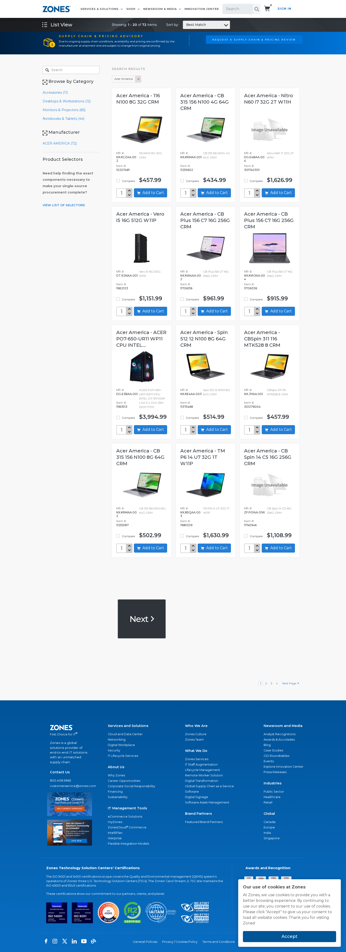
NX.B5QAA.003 (190, 514)
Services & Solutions (100, 9)
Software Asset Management (207, 802)
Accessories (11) (55, 92)
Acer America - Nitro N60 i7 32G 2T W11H (268, 99)
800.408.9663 (60, 780)
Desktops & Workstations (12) (67, 101)
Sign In (284, 8)
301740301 (252, 170)
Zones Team (194, 739)
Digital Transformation (201, 781)
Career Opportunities (124, 781)
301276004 (252, 406)
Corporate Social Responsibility (131, 786)
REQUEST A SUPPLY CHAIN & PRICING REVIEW (254, 39)
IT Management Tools (127, 808)
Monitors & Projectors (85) (64, 110)
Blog (267, 745)
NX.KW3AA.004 (254, 277)
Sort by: (186, 25)
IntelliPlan (115, 833)
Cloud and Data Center (125, 734)
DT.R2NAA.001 (127, 275)
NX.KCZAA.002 (126, 158)
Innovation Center (202, 9)
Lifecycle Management (202, 770)
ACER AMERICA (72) (60, 143)
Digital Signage (196, 797)
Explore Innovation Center (283, 766)
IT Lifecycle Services (123, 756)
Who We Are (196, 726)
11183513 (121, 406)
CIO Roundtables (276, 756)
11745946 (250, 525)
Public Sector (274, 791)
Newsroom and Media (283, 726)
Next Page (290, 683)
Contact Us (60, 772)
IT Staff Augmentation (201, 764)
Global (269, 813)
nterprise (115, 838)
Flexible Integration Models (128, 843)
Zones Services (196, 759)
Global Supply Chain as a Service (209, 786)
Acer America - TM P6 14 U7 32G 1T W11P (202, 457)
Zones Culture (195, 734)
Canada (269, 822)
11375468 (186, 406)
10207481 (123, 170)
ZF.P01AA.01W (254, 512)
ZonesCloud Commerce (127, 827)
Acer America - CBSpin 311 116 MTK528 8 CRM (262, 339)
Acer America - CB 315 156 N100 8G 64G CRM (140, 457)
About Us (116, 767)
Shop (131, 9)
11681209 (186, 525)
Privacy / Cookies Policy (179, 942)
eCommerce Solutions (125, 816)
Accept (290, 936)
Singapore (272, 838)
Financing (115, 791)
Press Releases (275, 772)
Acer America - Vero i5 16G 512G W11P (140, 217)
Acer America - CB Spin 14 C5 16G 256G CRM (267, 457)
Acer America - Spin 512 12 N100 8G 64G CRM (204, 339)
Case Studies (273, 750)
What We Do (196, 751)
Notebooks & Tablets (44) (63, 119)
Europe (269, 827)
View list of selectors (64, 205)
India (267, 833)
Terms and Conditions (218, 942)
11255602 (186, 170)
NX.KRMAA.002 (126, 514)
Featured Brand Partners (204, 822)
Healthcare (272, 797)
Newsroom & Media (160, 9)
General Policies (145, 942)
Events (269, 761)
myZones (115, 822)
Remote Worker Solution (204, 775)
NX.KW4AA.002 (190, 277)
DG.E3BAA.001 (127, 394)
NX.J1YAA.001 (253, 394)
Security (114, 750)
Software (192, 791)
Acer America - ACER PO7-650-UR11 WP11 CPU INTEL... (141, 339)
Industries (273, 783)
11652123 (122, 288)
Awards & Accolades (279, 739)
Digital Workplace (121, 745)
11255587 (122, 525)
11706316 (186, 288)
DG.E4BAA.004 (254, 158)
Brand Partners (198, 813)
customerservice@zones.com (69, 786)
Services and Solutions (128, 726)
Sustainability (118, 797)
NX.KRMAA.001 (191, 157)
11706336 (250, 288)
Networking (116, 739)
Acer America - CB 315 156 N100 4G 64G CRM (204, 102)
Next (139, 618)
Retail (268, 802)
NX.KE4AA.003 (191, 394)
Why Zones (116, 775)
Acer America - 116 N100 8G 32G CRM (138, 99)
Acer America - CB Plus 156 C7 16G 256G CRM (205, 220)
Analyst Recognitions (279, 734)
